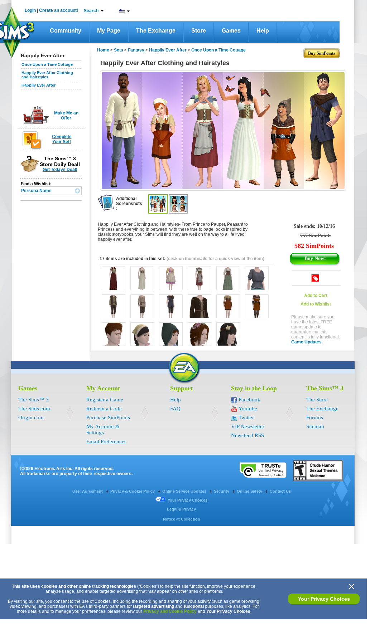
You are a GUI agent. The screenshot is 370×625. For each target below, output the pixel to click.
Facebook (249, 399)
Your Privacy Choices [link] (187, 500)
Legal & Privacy (181, 509)
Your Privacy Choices (324, 599)
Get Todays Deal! (60, 169)
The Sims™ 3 (33, 399)
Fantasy (136, 50)
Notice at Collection (181, 519)
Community (65, 31)
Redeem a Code (104, 408)
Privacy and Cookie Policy (170, 611)
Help (262, 31)
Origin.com (31, 417)
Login (30, 10)
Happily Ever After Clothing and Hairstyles (47, 74)
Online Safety (250, 491)
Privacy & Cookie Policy (133, 491)
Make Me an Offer (66, 116)
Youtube (248, 408)
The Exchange (156, 31)
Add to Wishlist (316, 304)
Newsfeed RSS (247, 435)
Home (103, 50)
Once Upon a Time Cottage (47, 64)
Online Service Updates (184, 491)
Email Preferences (106, 441)
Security (222, 491)
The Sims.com (34, 408)
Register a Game (104, 399)
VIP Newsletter (247, 426)
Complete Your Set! (62, 139)
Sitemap (315, 426)
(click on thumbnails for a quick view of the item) (215, 258)
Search (91, 10)
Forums (314, 417)
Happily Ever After (38, 85)
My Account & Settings (103, 429)
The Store (317, 399)
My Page (108, 31)
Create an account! (58, 10)
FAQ (175, 408)
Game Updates (306, 342)
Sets (118, 50)
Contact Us (280, 491)
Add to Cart (315, 295)
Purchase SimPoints (108, 417)
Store (198, 31)
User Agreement (88, 491)
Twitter (246, 417)
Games (231, 31)
